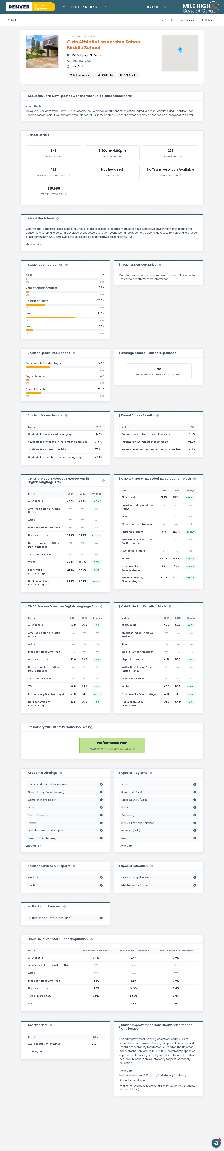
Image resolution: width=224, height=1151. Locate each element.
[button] (180, 50)
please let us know (91, 115)
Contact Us (155, 7)
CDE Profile (130, 75)
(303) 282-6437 (81, 61)
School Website (82, 75)
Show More (32, 244)
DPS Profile (107, 75)
